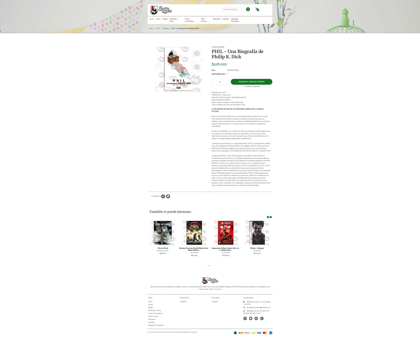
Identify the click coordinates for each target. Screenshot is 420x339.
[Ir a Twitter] (250, 318)
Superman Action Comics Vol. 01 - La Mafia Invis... (226, 249)
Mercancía (216, 19)
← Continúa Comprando (251, 86)
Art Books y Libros (174, 20)
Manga (165, 19)
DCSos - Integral (257, 248)
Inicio (152, 19)
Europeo (166, 28)
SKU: (213, 70)
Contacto (225, 19)
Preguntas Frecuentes (235, 20)
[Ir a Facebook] (245, 318)
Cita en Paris (163, 248)
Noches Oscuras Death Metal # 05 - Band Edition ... (194, 249)
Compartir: (155, 196)
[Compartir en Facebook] (163, 196)
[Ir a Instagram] (256, 318)
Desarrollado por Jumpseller (188, 332)
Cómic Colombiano (189, 20)
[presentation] (268, 217)
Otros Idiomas (203, 20)
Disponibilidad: (218, 74)
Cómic (158, 19)
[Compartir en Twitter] (168, 196)
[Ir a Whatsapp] (262, 318)
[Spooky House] (161, 11)
